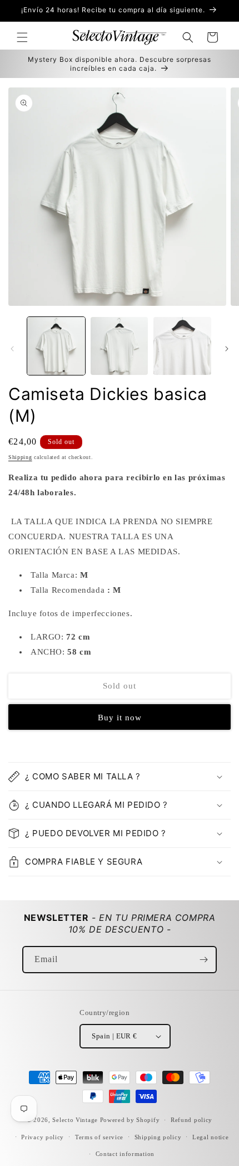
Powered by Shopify (130, 1119)
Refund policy (191, 1119)
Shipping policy (158, 1137)
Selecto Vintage (75, 1119)
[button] (22, 37)
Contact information (125, 1153)
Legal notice (210, 1137)
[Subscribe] (203, 959)
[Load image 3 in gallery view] (182, 346)
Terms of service (99, 1137)
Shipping (20, 457)
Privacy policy (42, 1137)
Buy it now (120, 717)
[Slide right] (227, 348)
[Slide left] (12, 348)
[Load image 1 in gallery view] (56, 346)
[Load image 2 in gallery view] (119, 346)
